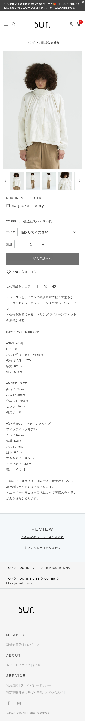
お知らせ (39, 665)
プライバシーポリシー (36, 685)
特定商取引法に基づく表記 (24, 692)
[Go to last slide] (5, 180)
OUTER (49, 578)
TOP (9, 567)
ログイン (32, 42)
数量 (9, 244)
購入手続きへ (42, 258)
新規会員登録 (50, 42)
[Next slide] (79, 180)
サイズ (10, 232)
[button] (17, 181)
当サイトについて (18, 665)
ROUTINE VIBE (28, 567)
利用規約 (12, 685)
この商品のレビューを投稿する (42, 537)
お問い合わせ (54, 692)
